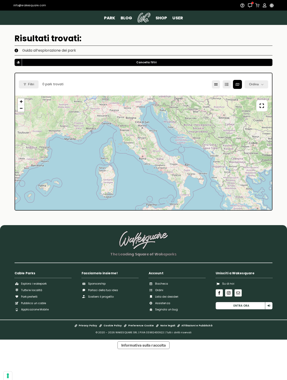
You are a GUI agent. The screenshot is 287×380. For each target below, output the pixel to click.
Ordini (159, 290)
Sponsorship (97, 284)
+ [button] (21, 101)
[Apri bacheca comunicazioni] (250, 5)
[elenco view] (226, 84)
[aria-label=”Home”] (143, 18)
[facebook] (219, 293)
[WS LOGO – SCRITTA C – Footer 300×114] (143, 232)
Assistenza (162, 303)
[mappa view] (237, 84)
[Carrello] (257, 5)
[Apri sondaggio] (242, 5)
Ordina (254, 84)
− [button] (21, 108)
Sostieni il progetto (101, 297)
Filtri (31, 84)
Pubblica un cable (33, 303)
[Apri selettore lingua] (272, 5)
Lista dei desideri (166, 297)
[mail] (238, 293)
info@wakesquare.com (29, 5)
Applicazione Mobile (35, 309)
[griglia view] (215, 84)
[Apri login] (264, 5)
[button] (143, 50)
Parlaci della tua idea (103, 290)
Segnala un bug (166, 309)
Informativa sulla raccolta (143, 345)
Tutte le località (31, 290)
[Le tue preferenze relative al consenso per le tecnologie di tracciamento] (8, 375)
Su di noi (228, 284)
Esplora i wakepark (34, 284)
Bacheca (161, 284)
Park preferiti (29, 297)
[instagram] (228, 293)
